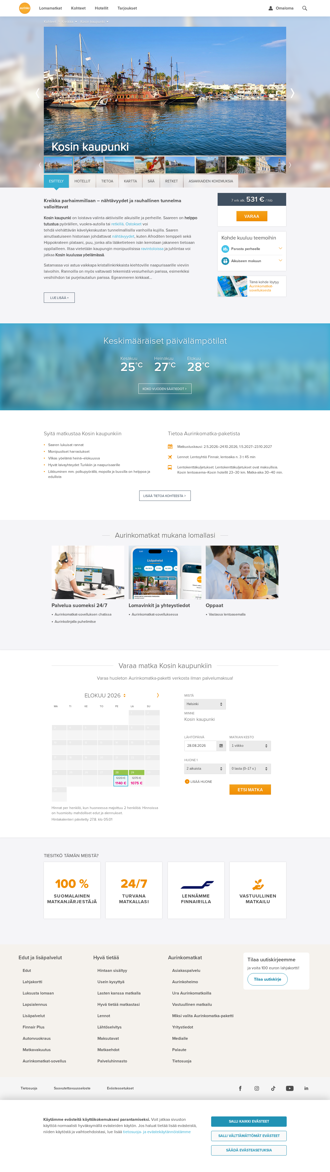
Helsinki (193, 704)
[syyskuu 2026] (158, 695)
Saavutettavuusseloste (72, 1088)
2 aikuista (194, 768)
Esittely (56, 181)
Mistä (189, 696)
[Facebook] (240, 1088)
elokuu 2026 (103, 696)
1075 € (137, 780)
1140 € (120, 780)
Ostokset (134, 224)
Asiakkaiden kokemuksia (211, 181)
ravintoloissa (152, 248)
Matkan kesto (241, 737)
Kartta (130, 181)
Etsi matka (250, 790)
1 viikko (237, 746)
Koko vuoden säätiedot (163, 389)
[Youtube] (290, 1088)
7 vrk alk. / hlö (252, 200)
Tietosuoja (29, 1088)
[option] (165, 91)
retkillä (117, 224)
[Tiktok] (273, 1088)
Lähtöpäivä (194, 737)
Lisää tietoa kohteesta (163, 496)
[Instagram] (257, 1088)
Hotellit (82, 181)
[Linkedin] (306, 1088)
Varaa (251, 216)
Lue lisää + (59, 298)
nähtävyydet (123, 236)
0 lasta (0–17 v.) (244, 768)
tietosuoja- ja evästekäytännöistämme (157, 1131)
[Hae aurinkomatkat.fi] (305, 8)
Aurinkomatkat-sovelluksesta (261, 288)
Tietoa (107, 181)
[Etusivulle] (24, 8)
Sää (151, 181)
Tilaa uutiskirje (267, 979)
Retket (171, 181)
